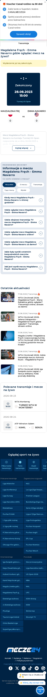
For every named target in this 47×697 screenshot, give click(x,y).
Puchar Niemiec (33, 545)
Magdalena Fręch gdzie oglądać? (13, 593)
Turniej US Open (24, 102)
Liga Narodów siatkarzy (36, 568)
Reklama (27, 658)
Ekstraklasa (8, 508)
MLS (27, 484)
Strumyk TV (31, 617)
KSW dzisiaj (31, 599)
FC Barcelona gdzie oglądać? (13, 532)
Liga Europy (8, 496)
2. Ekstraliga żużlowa (11, 605)
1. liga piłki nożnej (10, 520)
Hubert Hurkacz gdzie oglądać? (13, 574)
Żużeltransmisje (33, 467)
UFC (27, 593)
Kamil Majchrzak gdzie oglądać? (13, 580)
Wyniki (23, 190)
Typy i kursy (9, 190)
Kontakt (8, 658)
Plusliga (6, 611)
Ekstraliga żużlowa (11, 599)
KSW (28, 605)
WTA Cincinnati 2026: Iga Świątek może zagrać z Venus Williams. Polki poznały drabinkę (30, 372)
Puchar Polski (9, 514)
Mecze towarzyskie (34, 562)
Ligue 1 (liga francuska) (36, 514)
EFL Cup (29, 539)
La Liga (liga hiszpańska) (36, 490)
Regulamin (37, 658)
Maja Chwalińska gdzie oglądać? (13, 568)
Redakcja (17, 658)
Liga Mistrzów (8, 484)
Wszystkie (9, 185)
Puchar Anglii (31, 532)
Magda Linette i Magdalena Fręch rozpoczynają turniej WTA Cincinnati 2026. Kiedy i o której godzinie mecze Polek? (31, 340)
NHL (28, 586)
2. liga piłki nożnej (10, 526)
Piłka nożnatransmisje (6, 467)
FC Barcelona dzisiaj (11, 539)
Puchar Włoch (32, 551)
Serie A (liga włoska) (34, 508)
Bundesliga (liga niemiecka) (36, 502)
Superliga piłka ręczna (12, 629)
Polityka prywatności (25, 661)
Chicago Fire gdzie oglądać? (13, 545)
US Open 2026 (32, 574)
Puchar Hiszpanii (33, 526)
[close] (45, 2)
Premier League (32, 496)
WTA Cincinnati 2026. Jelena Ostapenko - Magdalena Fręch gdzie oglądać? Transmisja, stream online (29, 321)
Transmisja (23, 43)
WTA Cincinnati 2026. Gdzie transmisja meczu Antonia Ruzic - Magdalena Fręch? (32, 357)
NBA (28, 580)
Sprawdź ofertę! (23, 34)
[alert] (23, 20)
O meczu (23, 185)
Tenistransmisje (20, 467)
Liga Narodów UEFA (11, 502)
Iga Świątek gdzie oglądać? (13, 562)
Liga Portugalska (33, 520)
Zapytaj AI (40, 690)
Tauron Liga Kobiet (11, 617)
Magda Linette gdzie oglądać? (13, 586)
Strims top (30, 611)
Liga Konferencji (10, 490)
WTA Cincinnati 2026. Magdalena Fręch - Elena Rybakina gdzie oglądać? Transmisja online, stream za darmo (30, 302)
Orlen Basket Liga (10, 623)
